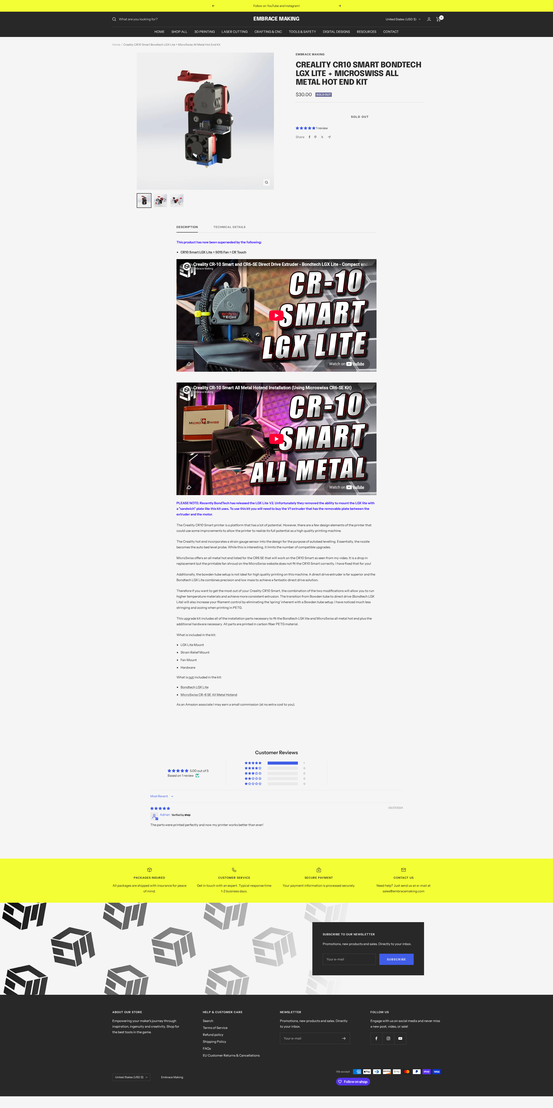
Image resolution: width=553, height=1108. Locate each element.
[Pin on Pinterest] (315, 137)
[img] (160, 808)
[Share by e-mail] (329, 137)
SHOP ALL (180, 32)
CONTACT (391, 32)
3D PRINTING (204, 32)
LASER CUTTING (235, 32)
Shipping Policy (214, 1041)
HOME (159, 32)
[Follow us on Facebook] (376, 1038)
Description (187, 227)
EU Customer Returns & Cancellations (231, 1055)
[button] (306, 128)
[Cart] (438, 19)
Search (208, 1021)
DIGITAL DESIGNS (336, 32)
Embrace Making (310, 54)
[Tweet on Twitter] (322, 137)
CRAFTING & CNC (268, 32)
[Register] (344, 1038)
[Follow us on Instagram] (388, 1038)
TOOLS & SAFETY (302, 32)
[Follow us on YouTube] (400, 1038)
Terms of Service (215, 1028)
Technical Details (229, 227)
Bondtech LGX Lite (194, 687)
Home (116, 44)
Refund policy (213, 1035)
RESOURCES (366, 32)
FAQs (207, 1048)
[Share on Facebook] (309, 137)
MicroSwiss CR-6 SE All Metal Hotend (209, 695)
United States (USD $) (401, 19)
